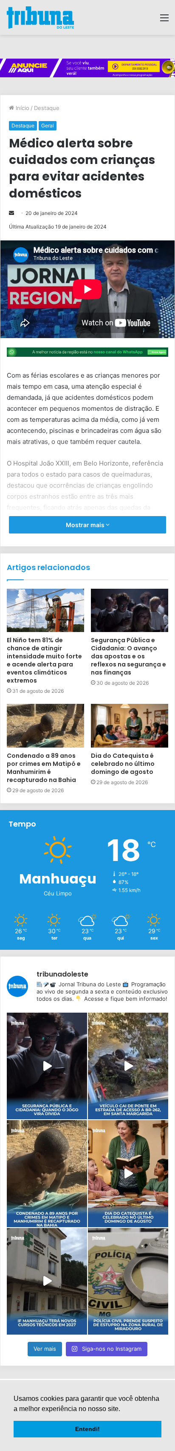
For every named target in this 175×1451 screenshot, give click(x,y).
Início (21, 107)
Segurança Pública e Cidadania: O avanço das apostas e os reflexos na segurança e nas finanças (128, 656)
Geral (47, 125)
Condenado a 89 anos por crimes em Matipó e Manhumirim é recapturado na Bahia (44, 767)
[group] (87, 68)
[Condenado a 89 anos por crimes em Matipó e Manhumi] (47, 1173)
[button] (123, 1409)
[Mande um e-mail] (11, 213)
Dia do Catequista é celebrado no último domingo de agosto (123, 763)
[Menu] (164, 20)
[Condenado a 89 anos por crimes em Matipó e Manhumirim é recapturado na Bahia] (45, 726)
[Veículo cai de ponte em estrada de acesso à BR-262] (128, 1066)
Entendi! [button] (87, 1429)
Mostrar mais (86, 524)
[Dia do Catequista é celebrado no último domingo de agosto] (129, 726)
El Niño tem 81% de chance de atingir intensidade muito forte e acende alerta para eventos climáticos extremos (44, 660)
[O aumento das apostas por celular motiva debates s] (47, 1066)
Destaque (46, 107)
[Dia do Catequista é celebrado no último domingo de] (128, 1173)
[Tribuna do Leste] (40, 17)
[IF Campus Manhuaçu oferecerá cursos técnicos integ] (47, 1281)
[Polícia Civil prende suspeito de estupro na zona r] (128, 1281)
